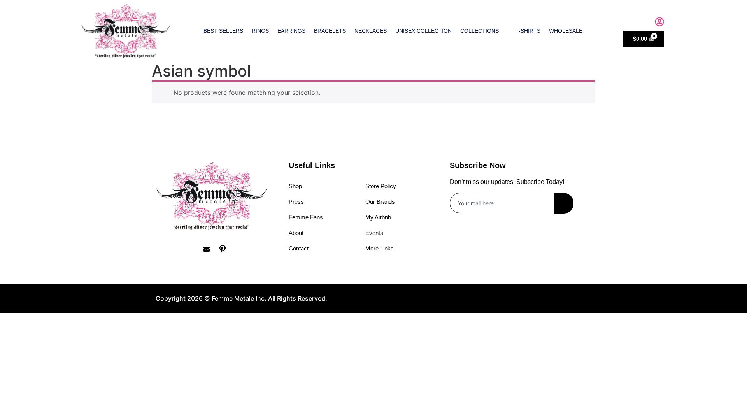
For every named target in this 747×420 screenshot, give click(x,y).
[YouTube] (241, 249)
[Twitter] (193, 249)
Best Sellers (223, 31)
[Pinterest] (225, 249)
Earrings (291, 31)
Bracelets (330, 31)
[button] (643, 23)
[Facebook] (161, 249)
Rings (260, 31)
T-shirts (528, 31)
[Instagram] (177, 249)
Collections (479, 31)
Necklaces (370, 31)
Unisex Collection (423, 31)
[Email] (209, 249)
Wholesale (565, 31)
